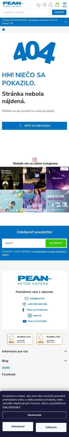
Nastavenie (35, 415)
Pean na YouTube (37, 321)
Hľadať (59, 12)
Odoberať (56, 243)
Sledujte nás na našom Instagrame (35, 163)
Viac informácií (11, 407)
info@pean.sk (37, 298)
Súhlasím (51, 427)
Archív (6, 367)
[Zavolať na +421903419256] (44, 4)
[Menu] (64, 4)
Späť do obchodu (37, 126)
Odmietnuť (17, 426)
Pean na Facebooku (37, 309)
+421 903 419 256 (37, 304)
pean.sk (37, 315)
